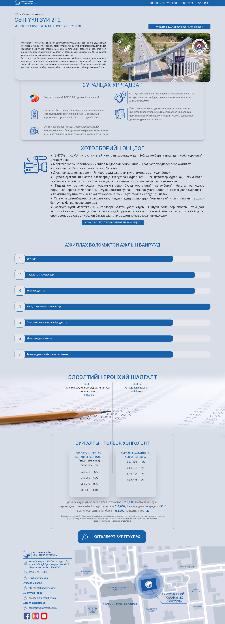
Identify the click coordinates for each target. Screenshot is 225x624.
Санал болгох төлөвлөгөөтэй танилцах (112, 222)
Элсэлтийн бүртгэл (163, 3)
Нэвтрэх (187, 3)
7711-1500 (203, 3)
